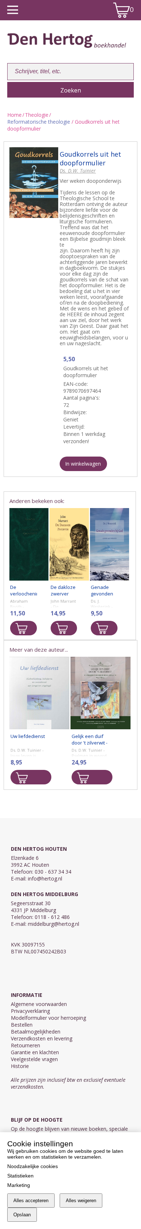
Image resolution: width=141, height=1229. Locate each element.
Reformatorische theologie (38, 121)
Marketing (18, 1185)
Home (14, 114)
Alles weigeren (81, 1200)
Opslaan (22, 1214)
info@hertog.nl (45, 878)
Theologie (36, 114)
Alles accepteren (30, 1200)
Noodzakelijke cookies (32, 1166)
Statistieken (20, 1176)
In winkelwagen (83, 463)
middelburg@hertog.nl (53, 923)
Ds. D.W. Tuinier (78, 170)
